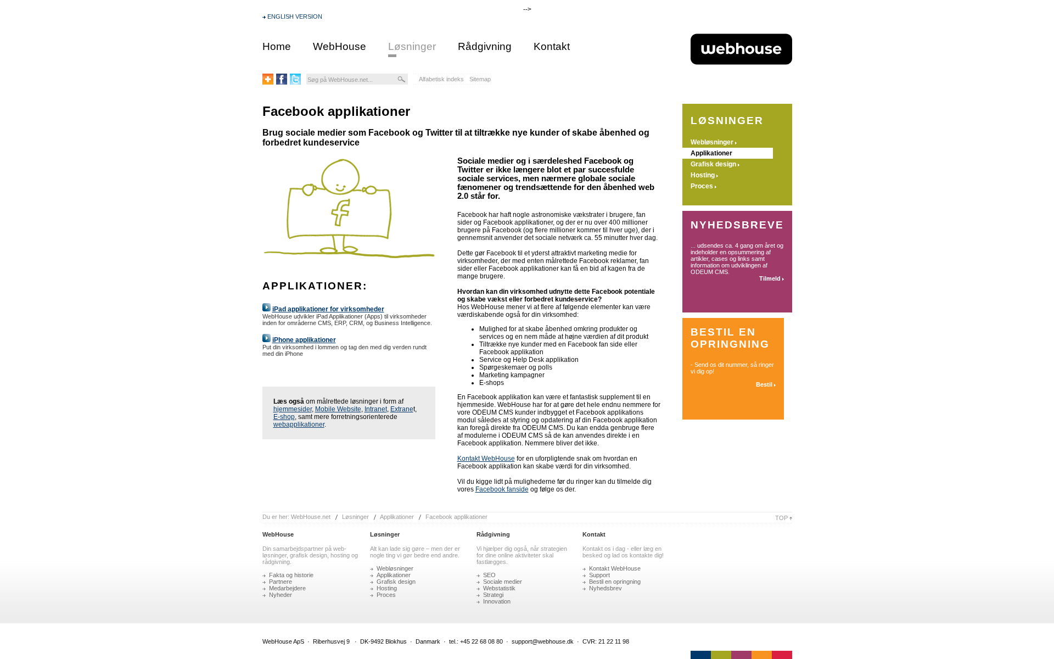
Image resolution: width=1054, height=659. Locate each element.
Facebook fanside (502, 489)
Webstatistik (499, 588)
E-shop (284, 417)
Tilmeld (770, 278)
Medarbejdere (287, 588)
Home (276, 46)
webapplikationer (298, 424)
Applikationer (711, 153)
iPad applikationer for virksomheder (328, 309)
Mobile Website (338, 409)
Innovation (497, 601)
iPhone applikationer (304, 340)
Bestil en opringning (615, 581)
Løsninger (412, 46)
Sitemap (480, 79)
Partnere (280, 581)
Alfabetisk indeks (441, 79)
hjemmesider (292, 409)
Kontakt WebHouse (486, 458)
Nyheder (280, 594)
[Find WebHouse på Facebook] (281, 82)
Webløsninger (712, 142)
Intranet (376, 409)
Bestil (764, 384)
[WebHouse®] (741, 83)
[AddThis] (267, 82)
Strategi (493, 594)
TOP (782, 518)
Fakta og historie (291, 575)
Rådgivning (485, 46)
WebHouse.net (310, 516)
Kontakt (552, 46)
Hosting (703, 175)
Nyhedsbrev (605, 588)
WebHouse (339, 46)
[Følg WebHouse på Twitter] (295, 82)
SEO (489, 575)
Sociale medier (502, 581)
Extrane (401, 409)
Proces (702, 186)
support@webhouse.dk (543, 641)
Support (599, 575)
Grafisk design (713, 164)
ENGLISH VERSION (294, 16)
